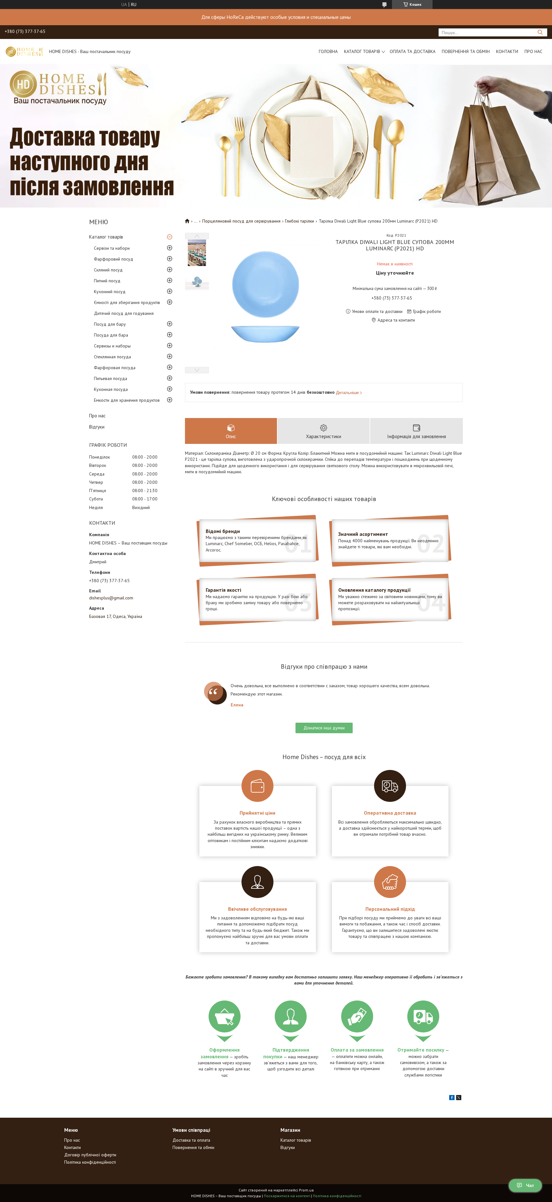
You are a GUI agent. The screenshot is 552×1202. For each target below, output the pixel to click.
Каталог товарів (362, 51)
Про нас (533, 51)
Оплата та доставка (412, 51)
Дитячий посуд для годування (124, 313)
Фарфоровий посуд (113, 259)
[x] (458, 1098)
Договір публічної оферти (90, 1155)
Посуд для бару (110, 324)
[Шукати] (540, 32)
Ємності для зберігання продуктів (127, 302)
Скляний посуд (108, 270)
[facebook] (452, 1098)
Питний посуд (107, 281)
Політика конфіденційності (90, 1162)
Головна (328, 51)
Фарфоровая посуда (114, 367)
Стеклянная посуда (112, 357)
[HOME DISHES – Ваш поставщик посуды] (24, 51)
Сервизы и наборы (112, 346)
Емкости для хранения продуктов (127, 400)
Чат (530, 1185)
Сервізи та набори (112, 248)
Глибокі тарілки (299, 221)
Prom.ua (306, 1190)
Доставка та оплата (191, 1140)
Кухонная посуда (111, 389)
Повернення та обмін (466, 51)
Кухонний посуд (110, 291)
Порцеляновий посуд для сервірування (241, 221)
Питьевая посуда (110, 378)
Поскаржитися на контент (287, 1195)
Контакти (507, 51)
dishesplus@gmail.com (111, 598)
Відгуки (96, 427)
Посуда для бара (111, 335)
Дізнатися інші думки (324, 728)
